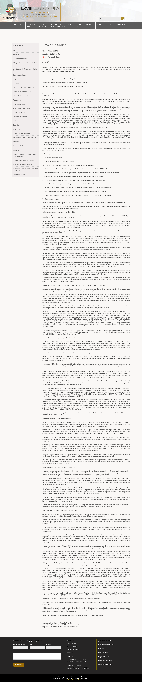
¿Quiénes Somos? (104, 641)
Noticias (16, 54)
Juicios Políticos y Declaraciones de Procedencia (25, 169)
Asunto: (48, 644)
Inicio (15, 50)
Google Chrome (72, 679)
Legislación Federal (20, 59)
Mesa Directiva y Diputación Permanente (57, 25)
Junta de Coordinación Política (75, 25)
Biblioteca (100, 24)
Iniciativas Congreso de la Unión (24, 137)
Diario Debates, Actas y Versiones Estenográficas (25, 155)
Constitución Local (19, 75)
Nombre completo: (19, 644)
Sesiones (21, 24)
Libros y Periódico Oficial (22, 92)
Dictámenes (17, 121)
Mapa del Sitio (103, 653)
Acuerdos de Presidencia (21, 133)
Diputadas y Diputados (31, 25)
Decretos (16, 125)
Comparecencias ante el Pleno (23, 160)
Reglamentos (17, 100)
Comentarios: (17, 651)
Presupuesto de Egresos (21, 108)
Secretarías (109, 24)
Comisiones (90, 24)
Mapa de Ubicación (105, 660)
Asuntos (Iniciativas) (20, 117)
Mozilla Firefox (81, 679)
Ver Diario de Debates (52, 57)
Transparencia (120, 24)
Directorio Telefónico (106, 645)
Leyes (15, 79)
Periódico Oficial (19, 175)
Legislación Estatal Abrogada (23, 87)
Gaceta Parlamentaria (41, 25)
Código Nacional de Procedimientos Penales (26, 64)
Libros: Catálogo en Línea (22, 96)
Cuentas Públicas (19, 146)
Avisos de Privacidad (105, 664)
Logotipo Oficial (104, 657)
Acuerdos (16, 129)
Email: (31, 644)
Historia (101, 649)
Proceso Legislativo (20, 112)
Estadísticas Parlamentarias (23, 164)
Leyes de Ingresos (19, 104)
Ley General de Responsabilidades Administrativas (25, 70)
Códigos (16, 83)
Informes (16, 142)
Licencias (16, 150)
